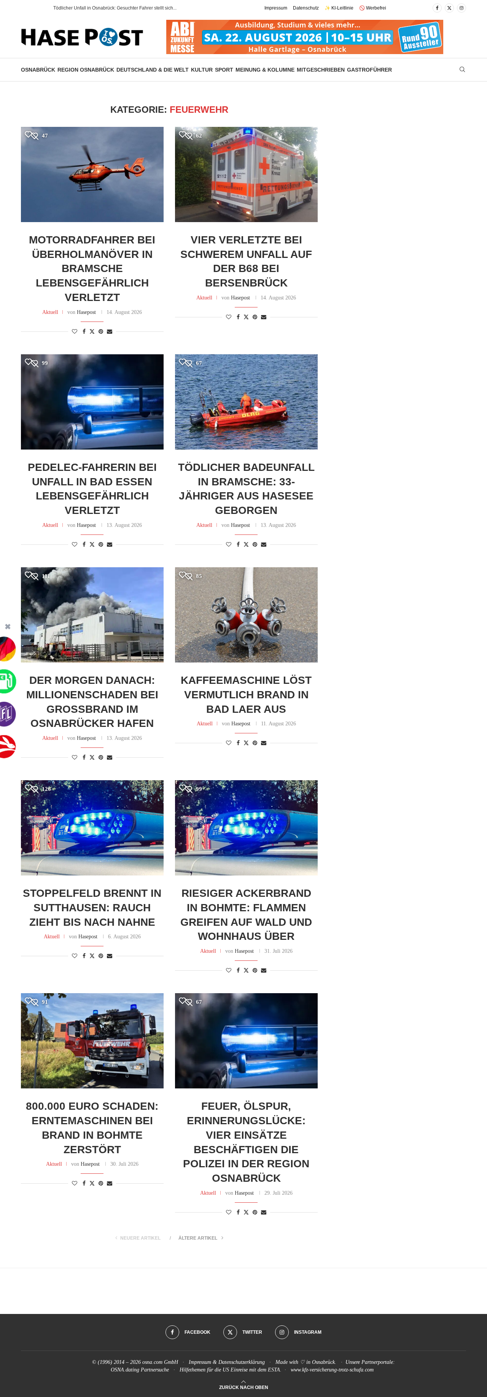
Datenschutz (306, 8)
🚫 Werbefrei (372, 8)
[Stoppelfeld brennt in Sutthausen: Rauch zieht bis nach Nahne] (92, 827)
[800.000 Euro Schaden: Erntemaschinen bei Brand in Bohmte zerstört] (92, 1040)
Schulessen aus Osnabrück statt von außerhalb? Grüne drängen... (121, 8)
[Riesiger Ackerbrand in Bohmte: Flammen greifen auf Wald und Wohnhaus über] (246, 827)
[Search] (462, 70)
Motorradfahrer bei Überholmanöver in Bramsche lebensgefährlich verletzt (92, 268)
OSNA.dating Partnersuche (140, 1370)
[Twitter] (449, 8)
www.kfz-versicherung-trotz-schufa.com (332, 1370)
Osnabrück (38, 70)
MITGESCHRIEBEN (321, 70)
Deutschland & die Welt (152, 70)
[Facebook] (437, 8)
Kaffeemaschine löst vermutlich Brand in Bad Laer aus (246, 694)
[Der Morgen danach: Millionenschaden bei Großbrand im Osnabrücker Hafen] (92, 614)
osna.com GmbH (160, 1362)
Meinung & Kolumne (265, 70)
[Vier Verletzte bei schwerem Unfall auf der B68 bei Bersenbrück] (246, 174)
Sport (224, 70)
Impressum (275, 8)
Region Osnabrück (85, 70)
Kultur (202, 70)
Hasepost (86, 312)
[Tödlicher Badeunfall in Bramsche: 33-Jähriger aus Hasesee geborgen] (246, 402)
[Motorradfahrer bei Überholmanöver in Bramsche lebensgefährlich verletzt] (92, 174)
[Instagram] (461, 8)
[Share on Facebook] (84, 332)
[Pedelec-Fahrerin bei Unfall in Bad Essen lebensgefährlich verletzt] (92, 402)
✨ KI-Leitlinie (339, 8)
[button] (40, 8)
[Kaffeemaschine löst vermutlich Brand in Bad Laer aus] (246, 614)
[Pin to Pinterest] (101, 332)
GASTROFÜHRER (369, 70)
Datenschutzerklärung (241, 1362)
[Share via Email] (109, 332)
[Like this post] (74, 332)
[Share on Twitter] (92, 331)
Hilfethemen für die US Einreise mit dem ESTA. (231, 1370)
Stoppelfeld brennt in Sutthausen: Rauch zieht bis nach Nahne (92, 907)
